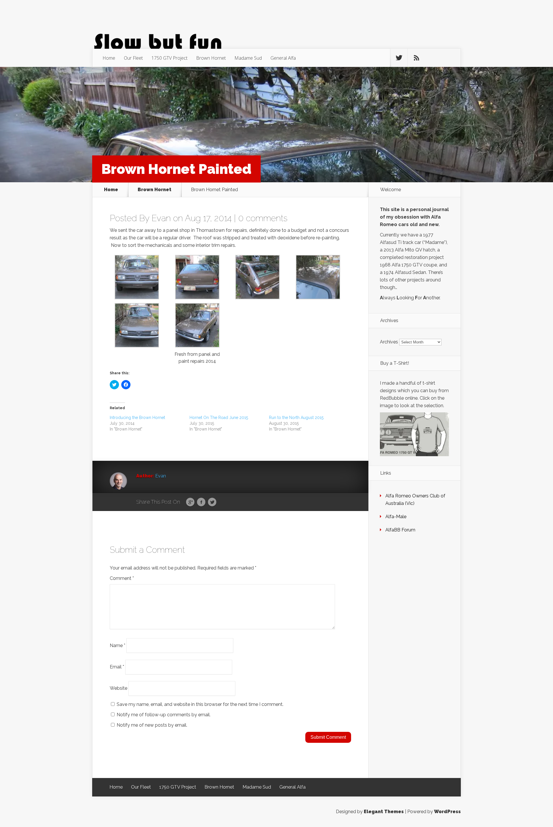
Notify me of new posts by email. (152, 725)
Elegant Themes (384, 811)
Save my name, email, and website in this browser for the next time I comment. (200, 704)
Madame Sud (248, 58)
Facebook (201, 502)
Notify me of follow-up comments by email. (164, 714)
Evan (161, 218)
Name (117, 645)
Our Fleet (133, 58)
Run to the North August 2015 (296, 417)
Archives (389, 342)
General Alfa (283, 58)
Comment (122, 578)
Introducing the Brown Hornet (137, 417)
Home (109, 58)
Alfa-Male (395, 516)
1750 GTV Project (169, 58)
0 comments (262, 218)
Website (118, 688)
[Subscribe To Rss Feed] (416, 58)
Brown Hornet (211, 58)
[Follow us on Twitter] (399, 58)
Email (117, 667)
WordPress (447, 811)
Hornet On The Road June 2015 (219, 417)
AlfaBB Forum (400, 530)
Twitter (212, 502)
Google (190, 502)
